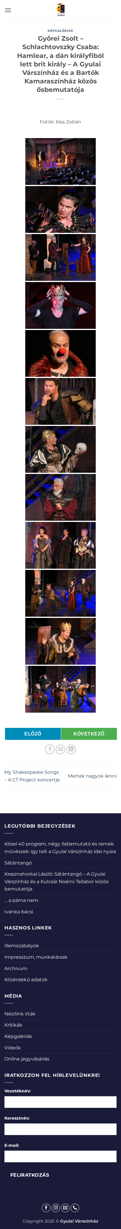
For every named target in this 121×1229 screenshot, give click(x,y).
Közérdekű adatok (26, 979)
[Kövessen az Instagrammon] (55, 1208)
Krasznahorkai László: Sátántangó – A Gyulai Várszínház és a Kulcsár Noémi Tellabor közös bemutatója (56, 881)
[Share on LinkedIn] (71, 749)
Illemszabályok (21, 945)
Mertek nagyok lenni (92, 776)
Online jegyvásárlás (26, 1059)
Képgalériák (60, 31)
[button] (7, 10)
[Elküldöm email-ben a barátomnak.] (60, 749)
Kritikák (13, 1025)
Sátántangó (18, 863)
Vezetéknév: (17, 1091)
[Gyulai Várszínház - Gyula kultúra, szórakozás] (61, 10)
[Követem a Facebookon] (46, 1208)
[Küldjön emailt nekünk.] (65, 1208)
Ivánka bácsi (18, 912)
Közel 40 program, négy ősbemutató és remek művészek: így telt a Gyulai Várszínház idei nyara (60, 847)
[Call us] (74, 1208)
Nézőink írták (20, 1014)
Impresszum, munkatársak (36, 957)
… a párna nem (21, 900)
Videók (12, 1048)
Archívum (15, 968)
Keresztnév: (17, 1118)
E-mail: (11, 1145)
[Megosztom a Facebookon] (50, 749)
